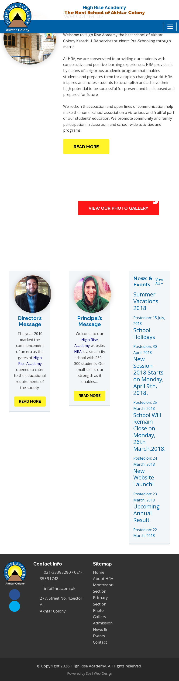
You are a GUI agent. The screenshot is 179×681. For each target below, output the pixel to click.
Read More (86, 146)
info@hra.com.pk (59, 588)
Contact (100, 642)
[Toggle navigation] (170, 26)
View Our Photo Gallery (118, 208)
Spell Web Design (99, 673)
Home (98, 572)
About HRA (103, 578)
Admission (103, 623)
